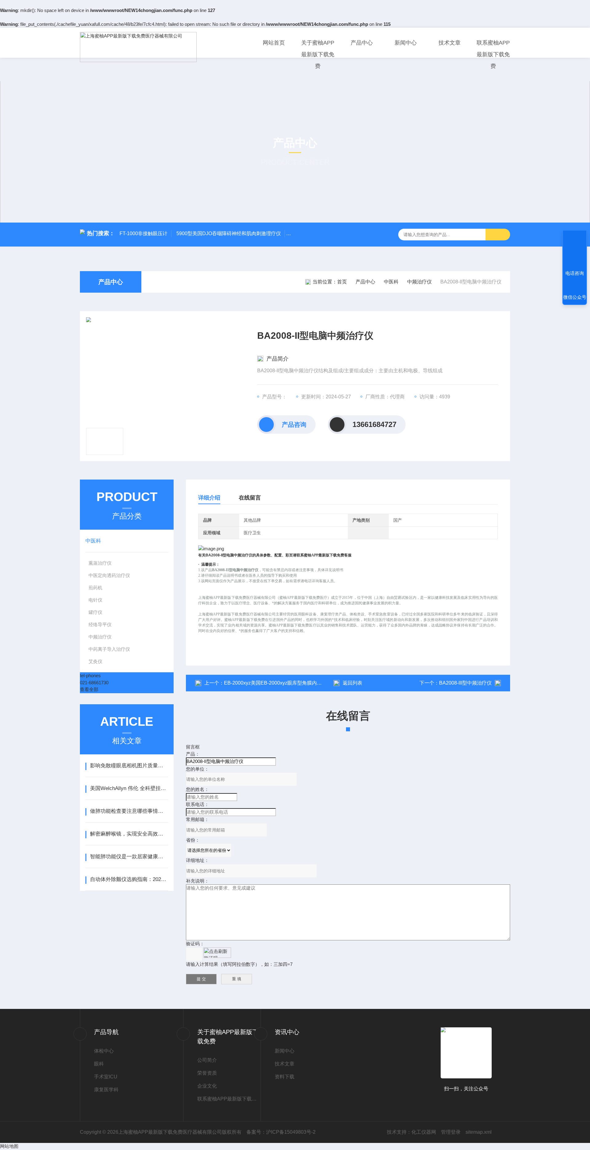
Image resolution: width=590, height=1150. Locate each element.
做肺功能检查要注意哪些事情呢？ (129, 811)
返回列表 (352, 683)
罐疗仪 (95, 612)
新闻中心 (406, 43)
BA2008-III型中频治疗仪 (465, 683)
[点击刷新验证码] (217, 952)
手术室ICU (105, 1076)
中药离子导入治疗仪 (109, 649)
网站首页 (274, 43)
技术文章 (450, 43)
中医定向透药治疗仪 (109, 575)
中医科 (391, 281)
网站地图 (9, 1146)
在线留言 (250, 498)
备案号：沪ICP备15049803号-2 (281, 1132)
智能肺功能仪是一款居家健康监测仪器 (129, 857)
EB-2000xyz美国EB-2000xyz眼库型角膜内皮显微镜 (280, 683)
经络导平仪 (100, 624)
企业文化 (207, 1086)
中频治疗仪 (419, 281)
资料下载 (284, 1076)
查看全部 (89, 689)
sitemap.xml (479, 1132)
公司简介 (207, 1060)
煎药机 (95, 587)
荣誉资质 (207, 1073)
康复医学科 (106, 1089)
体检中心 (104, 1050)
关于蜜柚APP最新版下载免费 (317, 54)
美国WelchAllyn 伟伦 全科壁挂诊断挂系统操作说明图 (129, 788)
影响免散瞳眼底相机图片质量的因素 (129, 766)
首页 (342, 281)
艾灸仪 (95, 661)
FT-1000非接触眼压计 (143, 233)
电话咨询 (574, 273)
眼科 (99, 1063)
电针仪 (95, 600)
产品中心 (362, 43)
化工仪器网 (423, 1132)
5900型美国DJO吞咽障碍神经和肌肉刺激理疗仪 (228, 233)
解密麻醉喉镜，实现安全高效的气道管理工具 (129, 834)
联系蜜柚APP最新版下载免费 (493, 54)
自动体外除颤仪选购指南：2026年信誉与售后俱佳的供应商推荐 (129, 879)
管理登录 (451, 1132)
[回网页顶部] (574, 250)
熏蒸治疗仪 (100, 563)
